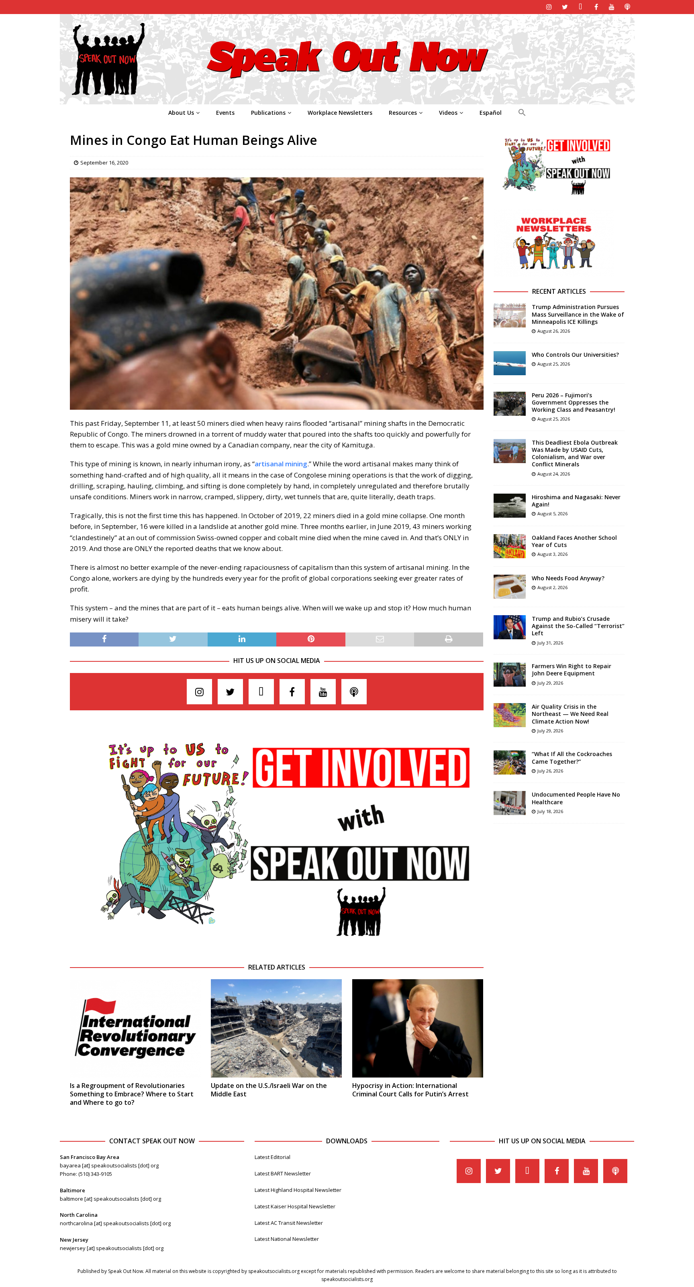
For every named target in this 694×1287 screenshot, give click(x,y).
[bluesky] (581, 7)
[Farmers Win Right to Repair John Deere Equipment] (510, 675)
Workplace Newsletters (340, 112)
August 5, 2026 (552, 513)
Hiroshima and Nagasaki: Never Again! (576, 500)
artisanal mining (281, 463)
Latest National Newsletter (287, 1238)
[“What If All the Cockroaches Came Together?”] (510, 762)
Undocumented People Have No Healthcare (576, 798)
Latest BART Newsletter (283, 1173)
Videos (448, 112)
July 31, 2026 (550, 643)
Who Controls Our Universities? (575, 354)
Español (491, 112)
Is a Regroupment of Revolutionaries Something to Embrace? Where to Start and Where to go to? (132, 1094)
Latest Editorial (272, 1157)
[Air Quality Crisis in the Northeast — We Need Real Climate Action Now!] (510, 715)
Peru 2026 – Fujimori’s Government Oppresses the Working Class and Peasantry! (573, 402)
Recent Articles (559, 291)
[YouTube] (612, 7)
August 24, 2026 (553, 474)
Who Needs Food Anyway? (568, 578)
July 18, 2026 (550, 811)
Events (225, 112)
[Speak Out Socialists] (347, 100)
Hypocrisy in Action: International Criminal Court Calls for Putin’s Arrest (410, 1089)
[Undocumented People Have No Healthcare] (510, 803)
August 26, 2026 (553, 331)
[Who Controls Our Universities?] (510, 363)
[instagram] (549, 7)
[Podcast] (628, 7)
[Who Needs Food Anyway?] (510, 587)
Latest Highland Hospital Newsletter (298, 1189)
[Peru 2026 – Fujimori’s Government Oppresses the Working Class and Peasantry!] (510, 404)
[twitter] (565, 7)
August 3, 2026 (552, 554)
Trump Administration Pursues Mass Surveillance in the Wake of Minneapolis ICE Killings (578, 314)
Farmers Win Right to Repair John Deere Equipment (571, 669)
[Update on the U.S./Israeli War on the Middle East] (276, 1028)
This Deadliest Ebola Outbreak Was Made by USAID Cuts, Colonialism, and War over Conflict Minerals (575, 453)
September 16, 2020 (104, 162)
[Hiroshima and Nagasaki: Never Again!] (510, 506)
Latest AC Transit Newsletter (289, 1222)
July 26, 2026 (550, 771)
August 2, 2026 (552, 587)
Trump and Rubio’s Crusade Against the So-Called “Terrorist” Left (578, 626)
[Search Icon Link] (522, 112)
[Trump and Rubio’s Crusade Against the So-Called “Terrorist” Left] (510, 627)
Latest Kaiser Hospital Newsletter (295, 1206)
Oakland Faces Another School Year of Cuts (574, 541)
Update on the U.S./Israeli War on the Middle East (269, 1089)
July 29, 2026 (550, 683)
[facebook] (596, 7)
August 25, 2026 (553, 364)
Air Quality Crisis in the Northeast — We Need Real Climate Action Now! (570, 714)
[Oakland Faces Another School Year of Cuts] (510, 546)
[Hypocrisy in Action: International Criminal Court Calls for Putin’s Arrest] (417, 1028)
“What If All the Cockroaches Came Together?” (572, 757)
